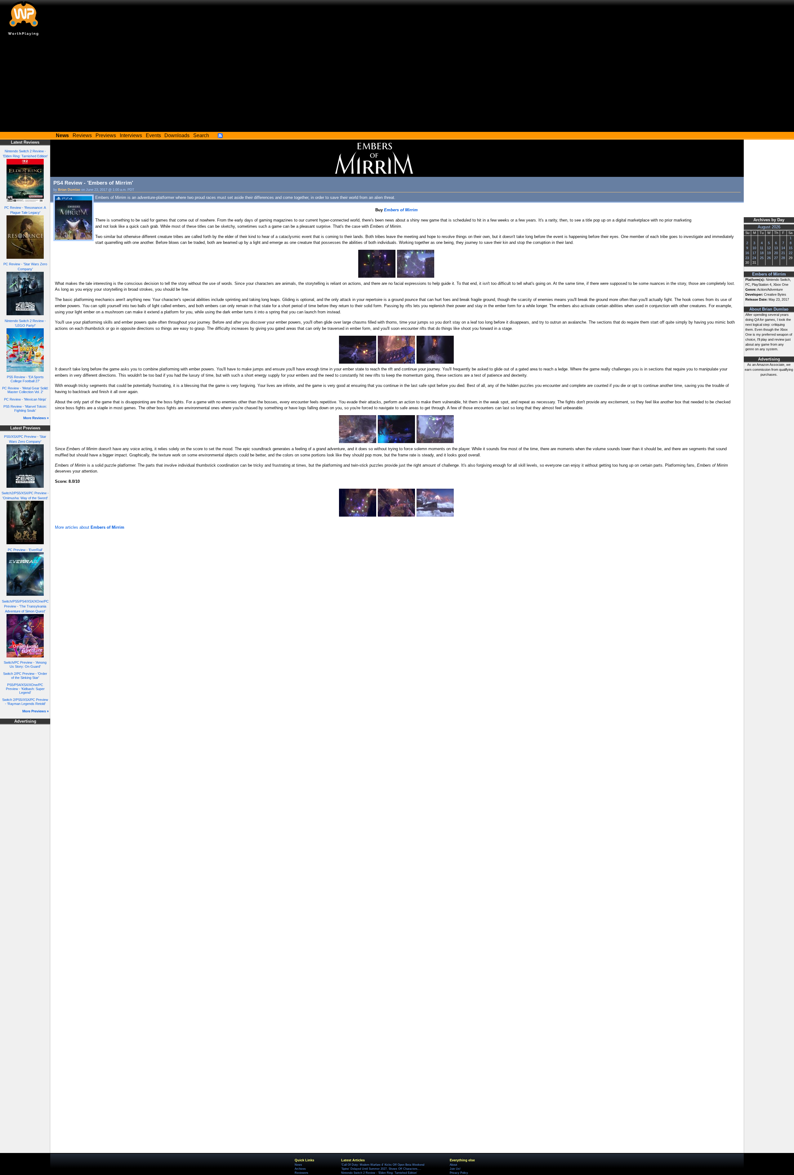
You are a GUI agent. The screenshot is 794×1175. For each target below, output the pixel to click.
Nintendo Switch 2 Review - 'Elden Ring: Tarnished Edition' (379, 1172)
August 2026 (769, 227)
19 (769, 253)
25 (762, 258)
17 (754, 253)
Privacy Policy (459, 1172)
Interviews (131, 135)
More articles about (89, 527)
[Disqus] (397, 614)
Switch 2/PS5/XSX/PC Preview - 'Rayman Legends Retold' (25, 702)
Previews (106, 135)
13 (776, 248)
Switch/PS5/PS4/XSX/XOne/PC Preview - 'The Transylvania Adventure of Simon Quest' (25, 606)
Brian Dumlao (69, 189)
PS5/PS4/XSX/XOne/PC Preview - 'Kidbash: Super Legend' (25, 688)
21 (783, 253)
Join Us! (455, 1168)
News (298, 1164)
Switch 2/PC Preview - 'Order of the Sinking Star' (25, 675)
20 (776, 253)
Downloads (177, 135)
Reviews (82, 135)
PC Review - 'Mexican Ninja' (25, 399)
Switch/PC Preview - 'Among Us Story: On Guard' (25, 664)
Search (201, 135)
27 (776, 258)
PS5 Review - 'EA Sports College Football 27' (25, 379)
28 (783, 258)
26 (769, 258)
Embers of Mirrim (769, 274)
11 (761, 248)
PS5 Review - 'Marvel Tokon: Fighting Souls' (25, 408)
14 (783, 248)
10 (754, 248)
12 (769, 248)
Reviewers (301, 1172)
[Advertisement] (397, 85)
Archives (300, 1168)
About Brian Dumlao (768, 309)
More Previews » (35, 711)
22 (790, 253)
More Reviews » (36, 418)
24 (754, 258)
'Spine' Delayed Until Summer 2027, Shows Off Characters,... (381, 1168)
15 (790, 248)
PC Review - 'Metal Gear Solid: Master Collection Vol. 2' (25, 390)
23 (747, 258)
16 (747, 253)
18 (762, 253)
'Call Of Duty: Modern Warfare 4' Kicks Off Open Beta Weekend (382, 1164)
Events (153, 135)
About (453, 1164)
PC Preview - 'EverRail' (25, 550)
